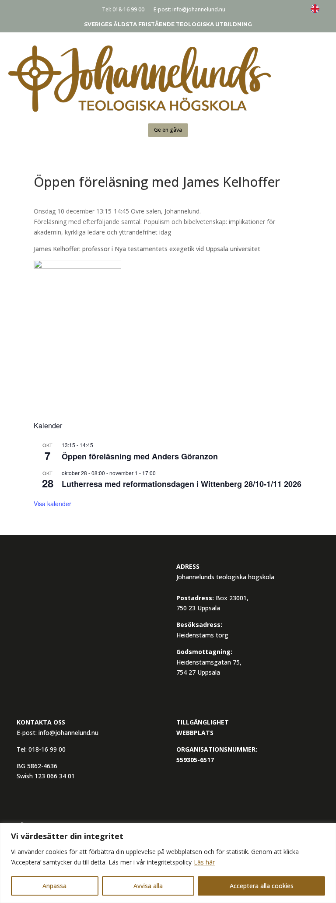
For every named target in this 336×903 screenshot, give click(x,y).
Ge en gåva (168, 129)
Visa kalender (52, 503)
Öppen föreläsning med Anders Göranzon (140, 456)
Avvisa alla (148, 886)
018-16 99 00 (128, 9)
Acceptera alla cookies (262, 886)
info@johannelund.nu (198, 9)
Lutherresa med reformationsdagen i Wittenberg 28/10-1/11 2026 (181, 484)
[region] (168, 863)
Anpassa (54, 886)
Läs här (204, 862)
